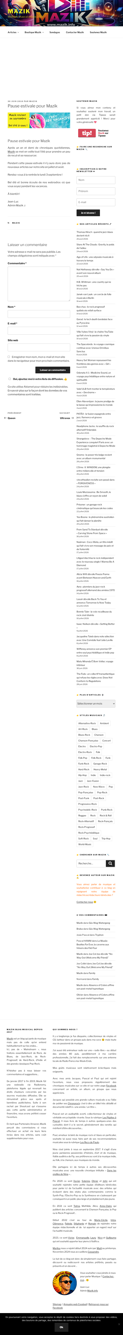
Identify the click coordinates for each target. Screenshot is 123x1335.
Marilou (56, 1248)
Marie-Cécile (100, 1220)
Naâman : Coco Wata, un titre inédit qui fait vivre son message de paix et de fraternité (95, 546)
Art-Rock (83, 729)
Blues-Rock (84, 734)
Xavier (76, 1181)
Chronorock (74, 1103)
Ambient (104, 723)
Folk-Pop (82, 757)
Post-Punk (83, 798)
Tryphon (99, 934)
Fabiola (68, 1223)
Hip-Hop (82, 775)
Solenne (86, 1181)
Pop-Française (85, 792)
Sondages (54, 32)
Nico (100, 1237)
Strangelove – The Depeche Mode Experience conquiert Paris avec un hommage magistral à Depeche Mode (96, 442)
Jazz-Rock (83, 786)
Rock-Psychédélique (88, 832)
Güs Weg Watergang (99, 922)
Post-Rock (98, 798)
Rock (93, 815)
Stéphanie (79, 1223)
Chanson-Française (88, 740)
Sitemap (57, 1304)
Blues (95, 729)
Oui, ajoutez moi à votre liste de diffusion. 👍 (40, 379)
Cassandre (93, 1251)
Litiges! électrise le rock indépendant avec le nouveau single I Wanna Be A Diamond (95, 562)
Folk (98, 752)
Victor (71, 1237)
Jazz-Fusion (93, 781)
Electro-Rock (85, 752)
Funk (108, 757)
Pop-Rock (102, 792)
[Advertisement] (61, 62)
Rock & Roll (105, 815)
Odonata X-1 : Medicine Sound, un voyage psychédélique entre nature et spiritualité (96, 376)
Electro (82, 746)
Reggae (82, 815)
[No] (119, 1324)
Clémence (58, 1223)
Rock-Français (105, 821)
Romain (92, 1223)
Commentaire (17, 263)
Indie (93, 775)
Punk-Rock (106, 809)
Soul (95, 838)
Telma (77, 1206)
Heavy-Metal (100, 769)
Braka (80, 928)
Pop (111, 786)
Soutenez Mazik (98, 32)
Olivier (80, 994)
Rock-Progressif (86, 827)
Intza (113, 1220)
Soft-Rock (83, 838)
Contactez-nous (85, 902)
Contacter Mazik (75, 32)
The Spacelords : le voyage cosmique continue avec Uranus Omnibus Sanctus (95, 348)
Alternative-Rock (87, 723)
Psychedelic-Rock (87, 809)
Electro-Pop (96, 746)
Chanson (98, 734)
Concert (106, 740)
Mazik (19, 11)
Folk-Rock (96, 757)
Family (92, 973)
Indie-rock (105, 775)
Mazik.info (92, 1290)
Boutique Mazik (33, 32)
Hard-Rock (83, 769)
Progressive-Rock (87, 804)
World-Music (84, 844)
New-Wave (99, 786)
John (105, 1181)
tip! (87, 133)
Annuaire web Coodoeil (75, 1304)
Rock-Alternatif (86, 821)
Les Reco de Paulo (89, 1142)
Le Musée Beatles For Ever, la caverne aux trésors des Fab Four (93, 944)
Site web (13, 340)
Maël (99, 1248)
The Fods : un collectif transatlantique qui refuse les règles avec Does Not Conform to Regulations (96, 677)
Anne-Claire (106, 1206)
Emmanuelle (82, 1237)
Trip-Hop (106, 838)
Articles (12, 32)
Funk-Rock (83, 763)
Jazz (80, 781)
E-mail (12, 323)
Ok (61, 1327)
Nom (11, 306)
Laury (93, 1237)
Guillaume (111, 1237)
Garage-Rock (100, 763)
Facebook (111, 1085)
